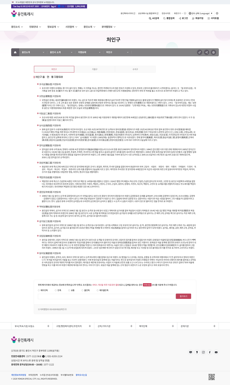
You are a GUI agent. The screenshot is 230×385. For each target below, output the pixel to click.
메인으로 (15, 52)
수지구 (135, 69)
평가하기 (183, 296)
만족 (59, 290)
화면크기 (177, 13)
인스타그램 (203, 352)
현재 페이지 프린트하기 (213, 52)
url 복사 (199, 52)
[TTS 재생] (185, 13)
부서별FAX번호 (67, 374)
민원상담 (147, 284)
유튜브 (216, 352)
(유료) (41, 356)
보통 (73, 290)
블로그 (190, 352)
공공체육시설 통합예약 (147, 13)
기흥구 (94, 69)
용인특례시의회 (127, 13)
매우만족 (44, 290)
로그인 (185, 18)
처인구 (54, 69)
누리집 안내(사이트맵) (49, 374)
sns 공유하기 (206, 52)
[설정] (217, 13)
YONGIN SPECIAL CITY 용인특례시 (22, 13)
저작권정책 (33, 374)
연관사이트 (166, 13)
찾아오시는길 (81, 374)
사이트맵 (215, 18)
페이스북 (209, 352)
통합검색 (170, 18)
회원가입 (199, 18)
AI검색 (155, 18)
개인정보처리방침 (18, 374)
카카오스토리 (197, 352)
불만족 (87, 290)
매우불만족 (103, 290)
